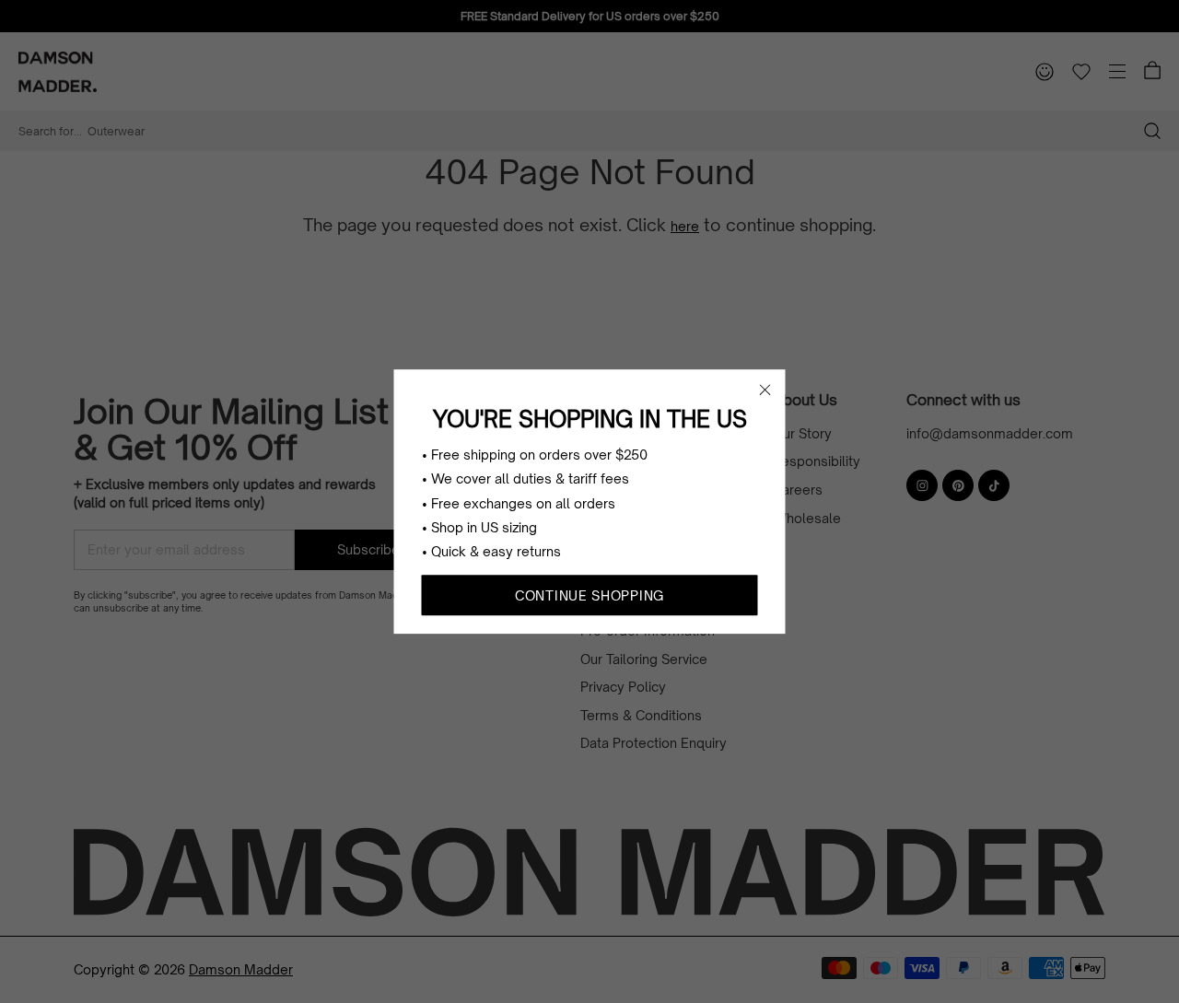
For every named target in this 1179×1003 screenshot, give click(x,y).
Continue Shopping (589, 595)
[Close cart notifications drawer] (765, 389)
